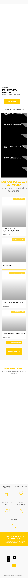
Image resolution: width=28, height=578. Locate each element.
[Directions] (8, 560)
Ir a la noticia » (6, 234)
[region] (14, 429)
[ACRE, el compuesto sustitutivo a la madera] (14, 118)
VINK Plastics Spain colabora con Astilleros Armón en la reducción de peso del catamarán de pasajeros (13, 230)
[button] (14, 14)
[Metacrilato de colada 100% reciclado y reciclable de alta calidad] (14, 161)
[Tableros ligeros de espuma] (14, 139)
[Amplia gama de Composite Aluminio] (14, 128)
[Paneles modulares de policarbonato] (14, 172)
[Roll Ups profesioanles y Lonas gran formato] (14, 150)
